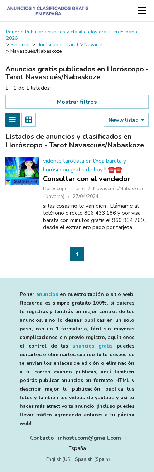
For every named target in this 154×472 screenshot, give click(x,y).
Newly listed (124, 120)
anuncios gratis (92, 346)
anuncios (47, 294)
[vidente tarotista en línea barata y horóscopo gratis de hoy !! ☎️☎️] (22, 171)
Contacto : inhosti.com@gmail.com (75, 438)
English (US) (59, 459)
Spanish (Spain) (92, 459)
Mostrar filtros (77, 102)
